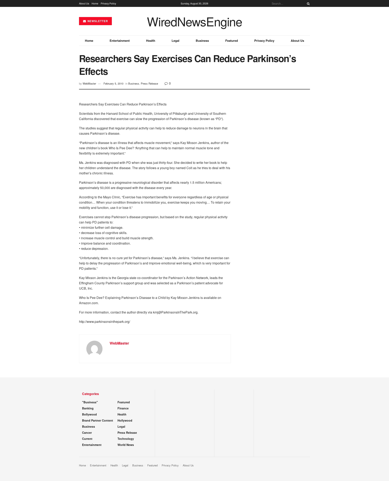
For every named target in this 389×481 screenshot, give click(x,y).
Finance (123, 408)
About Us (84, 3)
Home (95, 3)
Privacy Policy (108, 3)
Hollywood (125, 420)
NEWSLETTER (97, 21)
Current (87, 439)
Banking (88, 408)
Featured (231, 40)
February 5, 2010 (113, 83)
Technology (126, 439)
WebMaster (89, 83)
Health (150, 40)
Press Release (149, 83)
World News (126, 445)
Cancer (87, 433)
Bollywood (89, 414)
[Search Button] (307, 3)
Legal (175, 40)
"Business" (90, 402)
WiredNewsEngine (194, 21)
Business (202, 40)
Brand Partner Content (97, 420)
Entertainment (120, 40)
